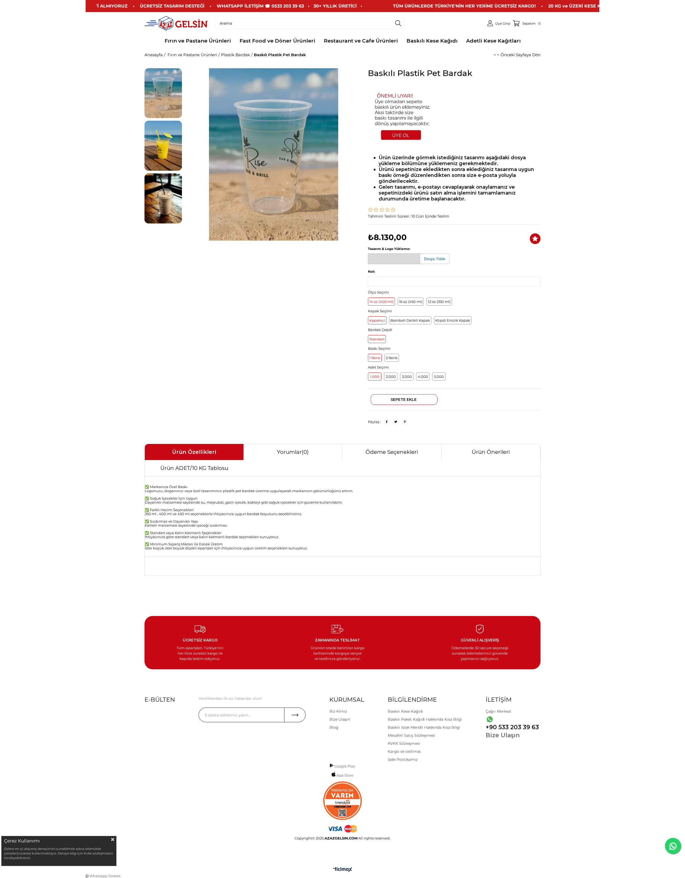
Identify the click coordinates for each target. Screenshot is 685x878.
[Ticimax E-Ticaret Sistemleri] (342, 870)
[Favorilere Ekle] (535, 238)
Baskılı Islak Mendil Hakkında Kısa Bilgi (424, 727)
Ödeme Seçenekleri (392, 452)
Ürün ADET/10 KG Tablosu (194, 468)
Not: (371, 271)
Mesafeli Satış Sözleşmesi (411, 735)
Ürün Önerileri (491, 452)
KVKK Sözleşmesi (404, 743)
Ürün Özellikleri (194, 452)
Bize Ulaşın (339, 719)
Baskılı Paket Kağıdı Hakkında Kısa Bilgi (425, 719)
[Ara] (398, 23)
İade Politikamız (403, 759)
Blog (333, 727)
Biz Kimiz (338, 711)
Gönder (295, 715)
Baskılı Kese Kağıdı (405, 711)
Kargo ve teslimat (404, 751)
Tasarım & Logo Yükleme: (389, 249)
